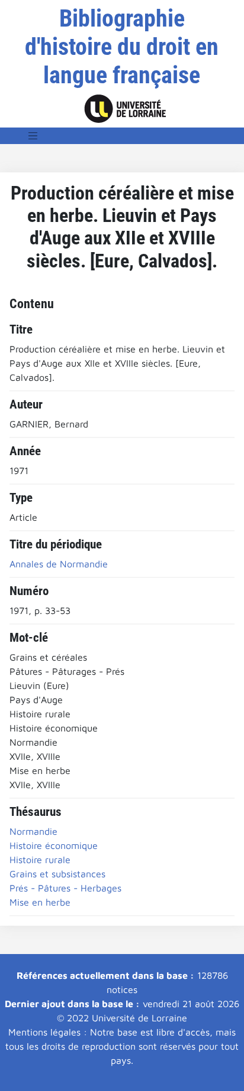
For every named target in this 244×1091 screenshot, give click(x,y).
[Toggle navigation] (33, 136)
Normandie (33, 831)
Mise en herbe (39, 902)
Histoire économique (53, 845)
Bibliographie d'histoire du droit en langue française (122, 47)
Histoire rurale (39, 859)
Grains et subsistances (57, 873)
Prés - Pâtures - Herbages (65, 888)
